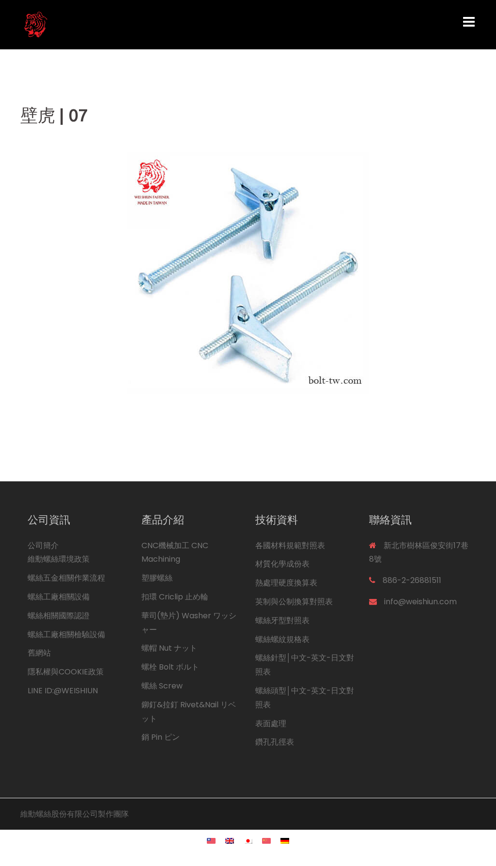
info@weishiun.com (420, 601)
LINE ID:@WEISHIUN (63, 690)
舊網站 (39, 652)
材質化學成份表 (282, 563)
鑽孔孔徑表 (274, 741)
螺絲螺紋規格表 (282, 639)
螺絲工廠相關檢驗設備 (66, 634)
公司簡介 (43, 545)
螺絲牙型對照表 (282, 620)
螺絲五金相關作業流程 (66, 577)
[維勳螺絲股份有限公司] (91, 24)
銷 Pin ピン (160, 737)
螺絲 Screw (162, 685)
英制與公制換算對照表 (294, 601)
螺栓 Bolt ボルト (170, 666)
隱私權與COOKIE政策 (66, 671)
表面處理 (270, 723)
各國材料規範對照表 (290, 545)
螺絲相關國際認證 (59, 615)
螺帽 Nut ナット (169, 648)
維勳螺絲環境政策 (59, 559)
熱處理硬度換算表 (286, 582)
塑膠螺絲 (156, 577)
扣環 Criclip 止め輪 (174, 596)
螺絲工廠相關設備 (59, 596)
